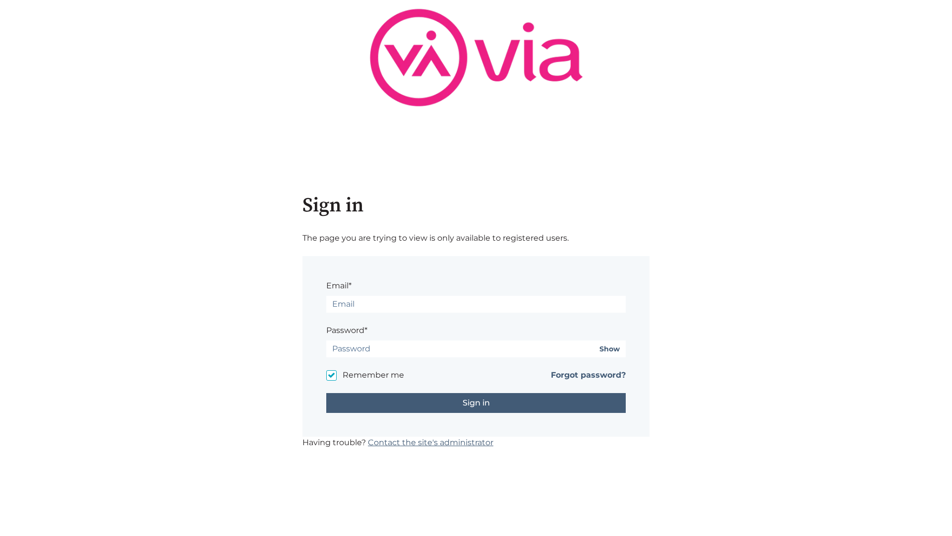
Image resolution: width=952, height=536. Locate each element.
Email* (339, 285)
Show (609, 349)
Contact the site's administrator (430, 442)
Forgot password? (588, 375)
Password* (346, 330)
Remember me (373, 375)
